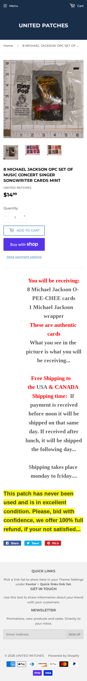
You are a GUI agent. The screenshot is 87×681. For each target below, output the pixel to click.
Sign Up (75, 634)
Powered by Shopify (63, 655)
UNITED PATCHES (43, 25)
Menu (13, 6)
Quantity (10, 208)
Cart (80, 6)
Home (8, 45)
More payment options (24, 257)
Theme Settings (71, 579)
